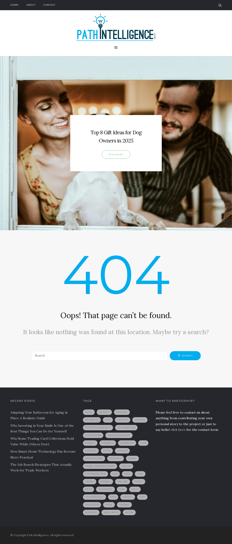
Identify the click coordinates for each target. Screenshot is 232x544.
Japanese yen (95, 473)
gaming (91, 450)
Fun (143, 442)
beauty (104, 412)
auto (88, 412)
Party (138, 481)
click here (178, 430)
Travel (128, 496)
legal (89, 481)
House (126, 466)
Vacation (92, 504)
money (106, 481)
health (122, 450)
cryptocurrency (98, 427)
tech (134, 489)
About (31, 4)
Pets (88, 489)
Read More (116, 154)
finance (108, 442)
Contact (49, 4)
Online (122, 481)
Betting (122, 412)
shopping (105, 489)
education (93, 435)
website (91, 512)
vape (109, 504)
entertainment (119, 435)
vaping (124, 504)
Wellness (111, 512)
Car (108, 419)
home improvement (100, 466)
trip (142, 496)
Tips (113, 496)
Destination (126, 427)
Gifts (107, 450)
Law (140, 473)
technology (94, 496)
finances (127, 442)
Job (115, 473)
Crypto (140, 419)
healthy (115, 458)
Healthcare (94, 458)
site (122, 489)
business (92, 419)
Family (90, 442)
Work (129, 512)
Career (122, 419)
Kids (127, 473)
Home (14, 4)
